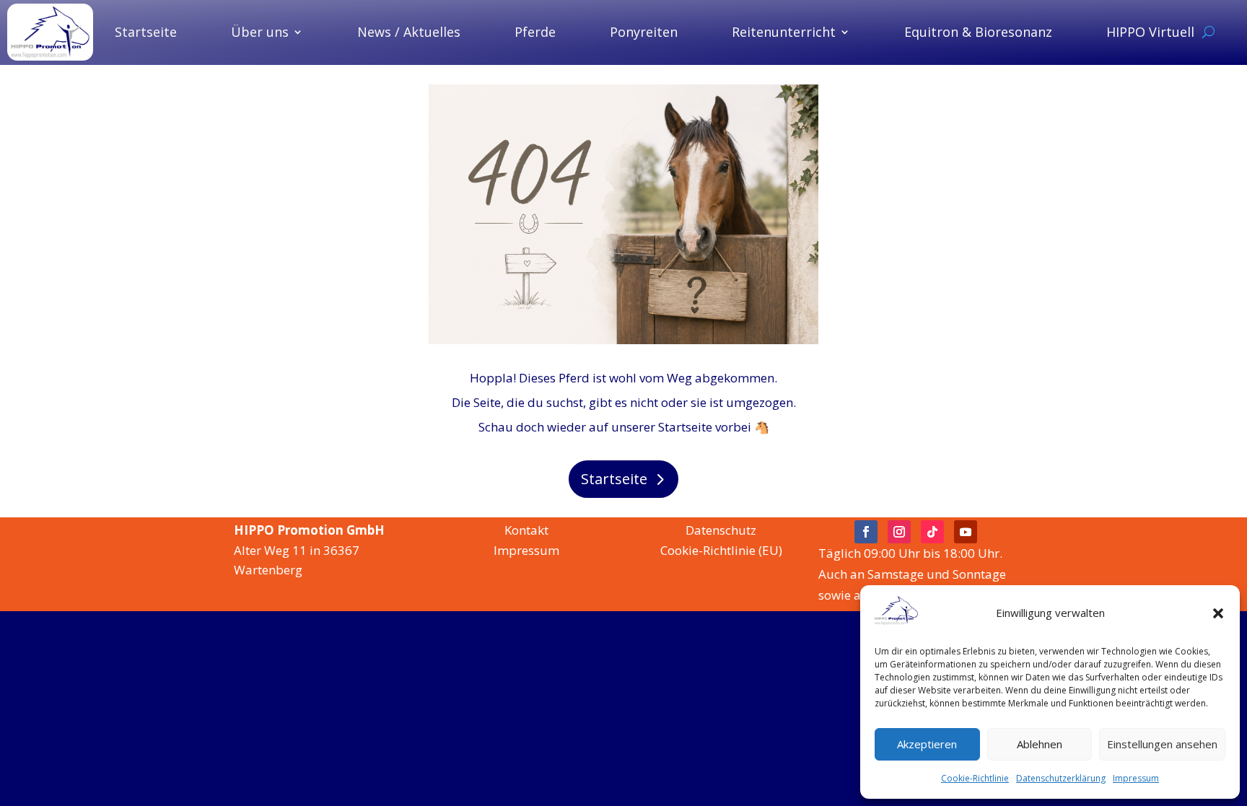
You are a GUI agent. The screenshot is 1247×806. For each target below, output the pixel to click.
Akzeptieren (927, 744)
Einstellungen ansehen (1162, 744)
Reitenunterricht (784, 31)
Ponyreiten (644, 31)
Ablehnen (1039, 744)
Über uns (260, 31)
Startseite (146, 31)
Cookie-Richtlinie (975, 778)
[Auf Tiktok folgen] (932, 531)
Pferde (535, 31)
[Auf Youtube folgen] (965, 531)
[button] (1218, 613)
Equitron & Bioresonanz (978, 31)
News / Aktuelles (408, 31)
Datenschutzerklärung (1061, 778)
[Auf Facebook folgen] (866, 531)
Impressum (1136, 778)
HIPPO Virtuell (1150, 31)
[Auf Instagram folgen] (899, 531)
